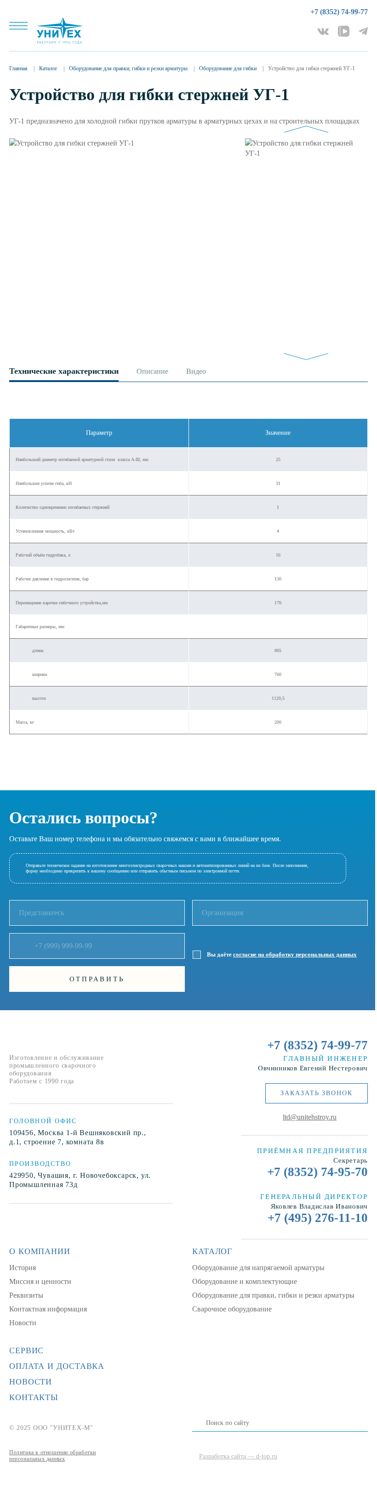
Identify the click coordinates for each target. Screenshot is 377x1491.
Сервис (26, 1350)
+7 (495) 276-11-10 (318, 1218)
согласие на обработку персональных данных (295, 954)
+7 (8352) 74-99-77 (339, 12)
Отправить (97, 979)
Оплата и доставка (56, 1366)
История (22, 1268)
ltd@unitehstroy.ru (310, 1117)
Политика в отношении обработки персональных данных (52, 1455)
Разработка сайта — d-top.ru (238, 1456)
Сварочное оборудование (232, 1309)
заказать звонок (316, 1093)
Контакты (33, 1397)
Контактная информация (48, 1309)
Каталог (212, 1251)
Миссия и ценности (40, 1281)
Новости (22, 1323)
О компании (39, 1251)
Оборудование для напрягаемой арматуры (258, 1268)
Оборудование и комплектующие (244, 1281)
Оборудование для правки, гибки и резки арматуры (273, 1295)
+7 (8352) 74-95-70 (317, 1172)
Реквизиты (26, 1295)
